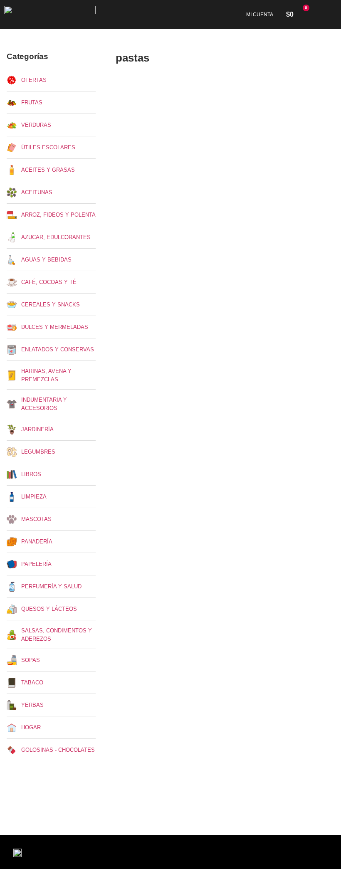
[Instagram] (66, 852)
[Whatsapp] (107, 852)
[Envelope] (87, 852)
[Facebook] (45, 852)
